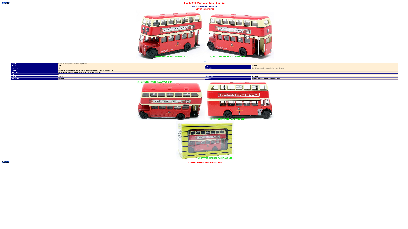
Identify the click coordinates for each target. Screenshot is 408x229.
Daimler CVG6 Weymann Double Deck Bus (205, 3)
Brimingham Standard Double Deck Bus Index (205, 162)
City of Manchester (205, 9)
